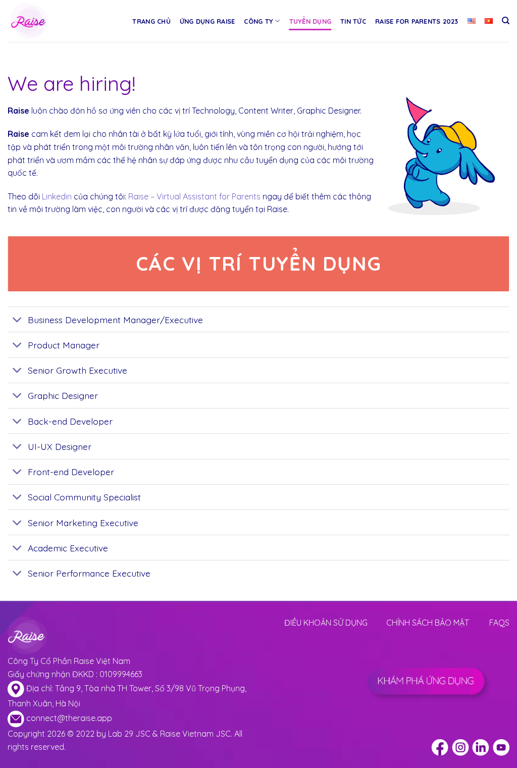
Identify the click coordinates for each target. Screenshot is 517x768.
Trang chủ (151, 21)
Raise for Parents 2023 (416, 21)
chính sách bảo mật (427, 623)
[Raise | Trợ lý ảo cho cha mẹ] (52, 21)
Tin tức (353, 21)
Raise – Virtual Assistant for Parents (194, 196)
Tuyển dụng (310, 21)
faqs (499, 623)
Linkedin (57, 196)
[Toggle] (17, 320)
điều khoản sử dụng (326, 623)
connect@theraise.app (69, 718)
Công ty (258, 21)
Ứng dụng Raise (207, 21)
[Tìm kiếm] (505, 20)
